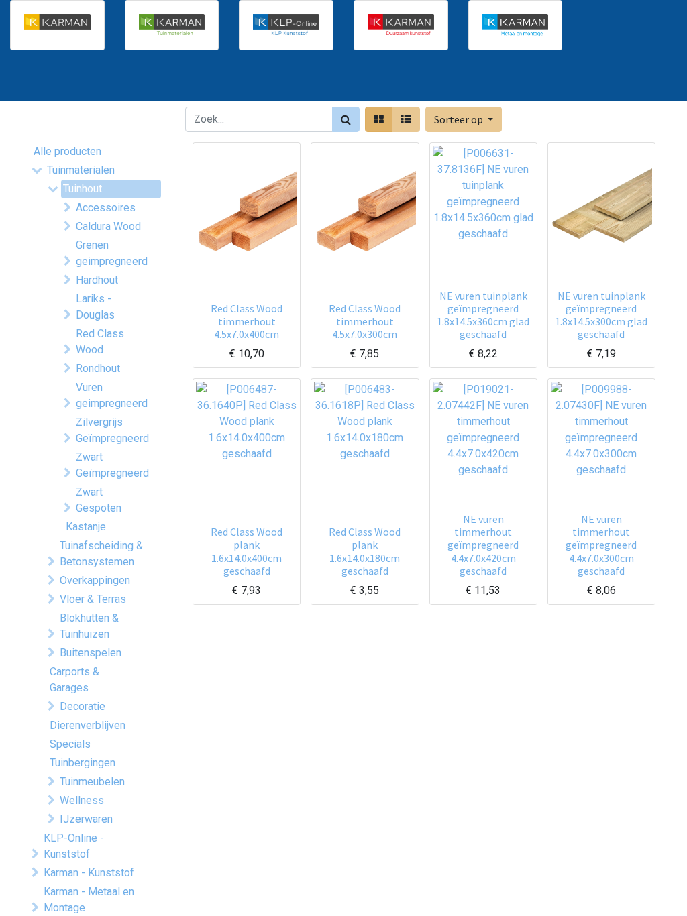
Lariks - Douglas (95, 306)
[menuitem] (67, 81)
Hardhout (97, 280)
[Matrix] (378, 119)
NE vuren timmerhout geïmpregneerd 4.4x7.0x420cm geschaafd (483, 544)
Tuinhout (82, 188)
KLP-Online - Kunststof (74, 846)
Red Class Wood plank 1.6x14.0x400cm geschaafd (246, 551)
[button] (463, 119)
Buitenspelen (90, 652)
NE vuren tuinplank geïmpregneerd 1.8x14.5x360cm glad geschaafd (483, 315)
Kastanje (86, 526)
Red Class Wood (100, 341)
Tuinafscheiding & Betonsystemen (101, 553)
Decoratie (82, 706)
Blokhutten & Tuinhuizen (89, 626)
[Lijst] (406, 119)
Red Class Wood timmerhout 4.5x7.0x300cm (365, 321)
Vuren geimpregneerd (112, 395)
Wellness (82, 800)
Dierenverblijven (87, 725)
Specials (70, 744)
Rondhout (98, 368)
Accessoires (106, 207)
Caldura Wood (108, 226)
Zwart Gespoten (98, 499)
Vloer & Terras (93, 599)
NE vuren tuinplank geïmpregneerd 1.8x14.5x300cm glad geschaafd (601, 315)
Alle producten (67, 151)
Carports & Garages (74, 679)
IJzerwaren (86, 819)
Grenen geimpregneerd (112, 253)
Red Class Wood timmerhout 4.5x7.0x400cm (246, 321)
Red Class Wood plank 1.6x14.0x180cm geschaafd (365, 551)
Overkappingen (95, 580)
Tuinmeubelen (92, 781)
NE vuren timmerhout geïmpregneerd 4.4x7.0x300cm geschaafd (601, 544)
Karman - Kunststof (89, 872)
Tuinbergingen (82, 762)
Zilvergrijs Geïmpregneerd (112, 430)
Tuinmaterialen (81, 170)
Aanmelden (620, 81)
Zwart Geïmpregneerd (112, 465)
